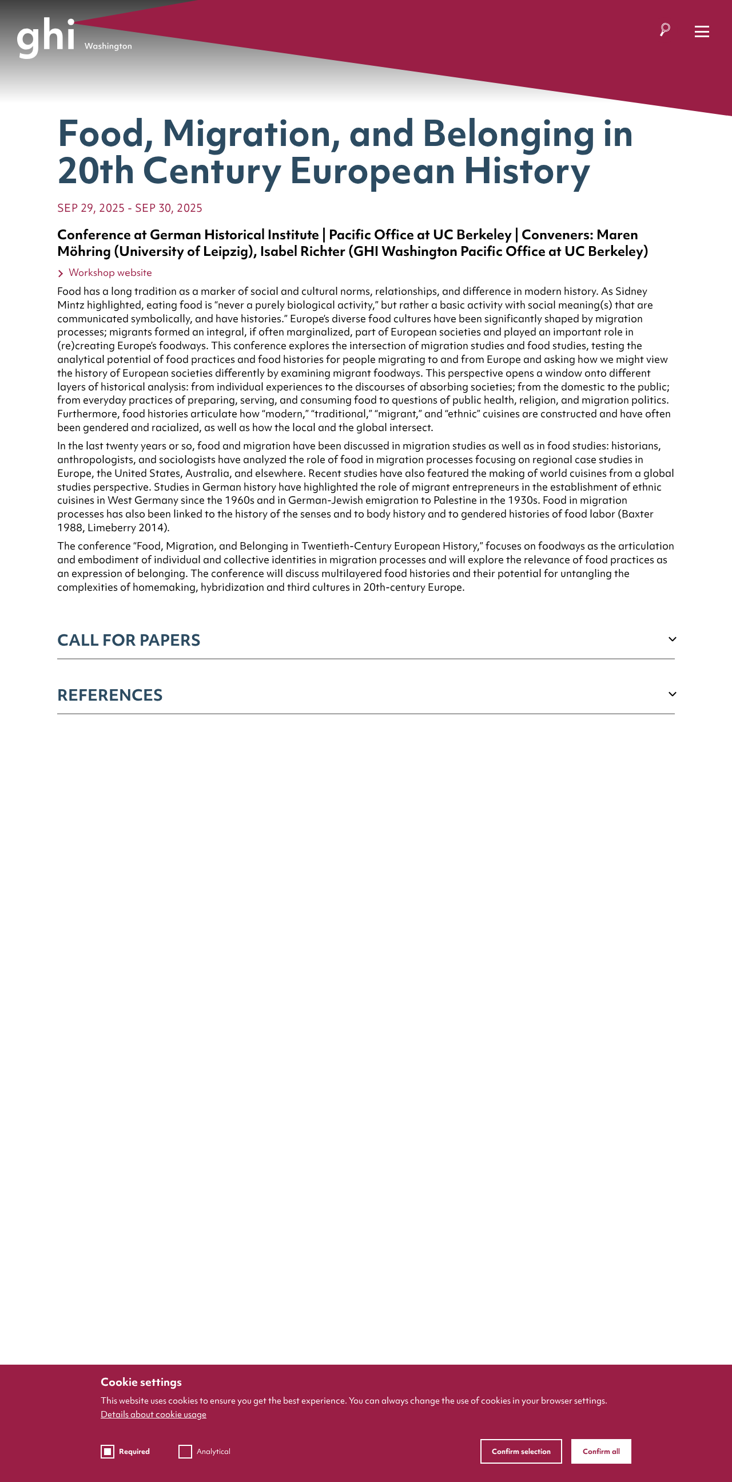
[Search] (665, 31)
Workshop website (110, 272)
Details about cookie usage (153, 1414)
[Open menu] (702, 32)
